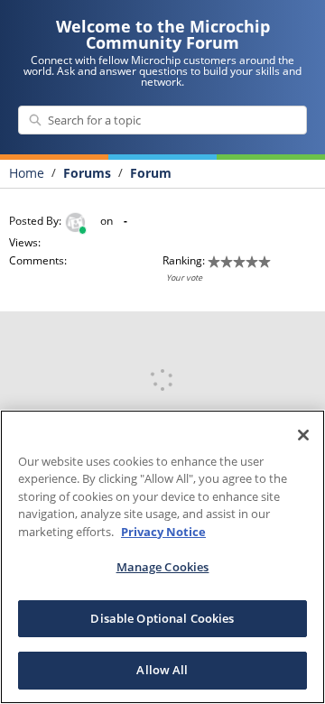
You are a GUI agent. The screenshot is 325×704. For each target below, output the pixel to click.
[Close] (303, 435)
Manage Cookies (162, 567)
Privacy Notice (163, 531)
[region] (162, 557)
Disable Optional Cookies (162, 618)
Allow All (162, 670)
